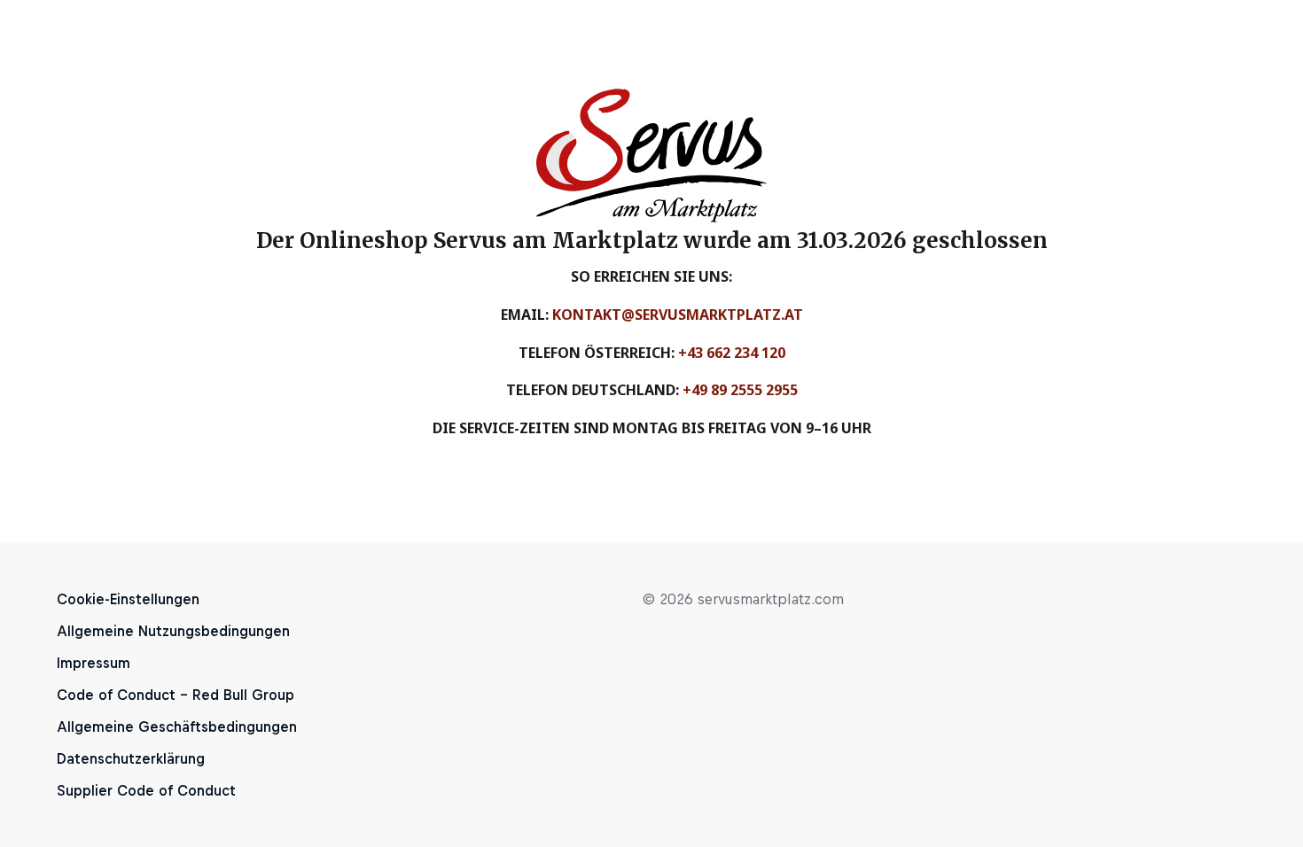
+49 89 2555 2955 (740, 390)
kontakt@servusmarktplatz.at (677, 314)
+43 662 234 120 (731, 352)
